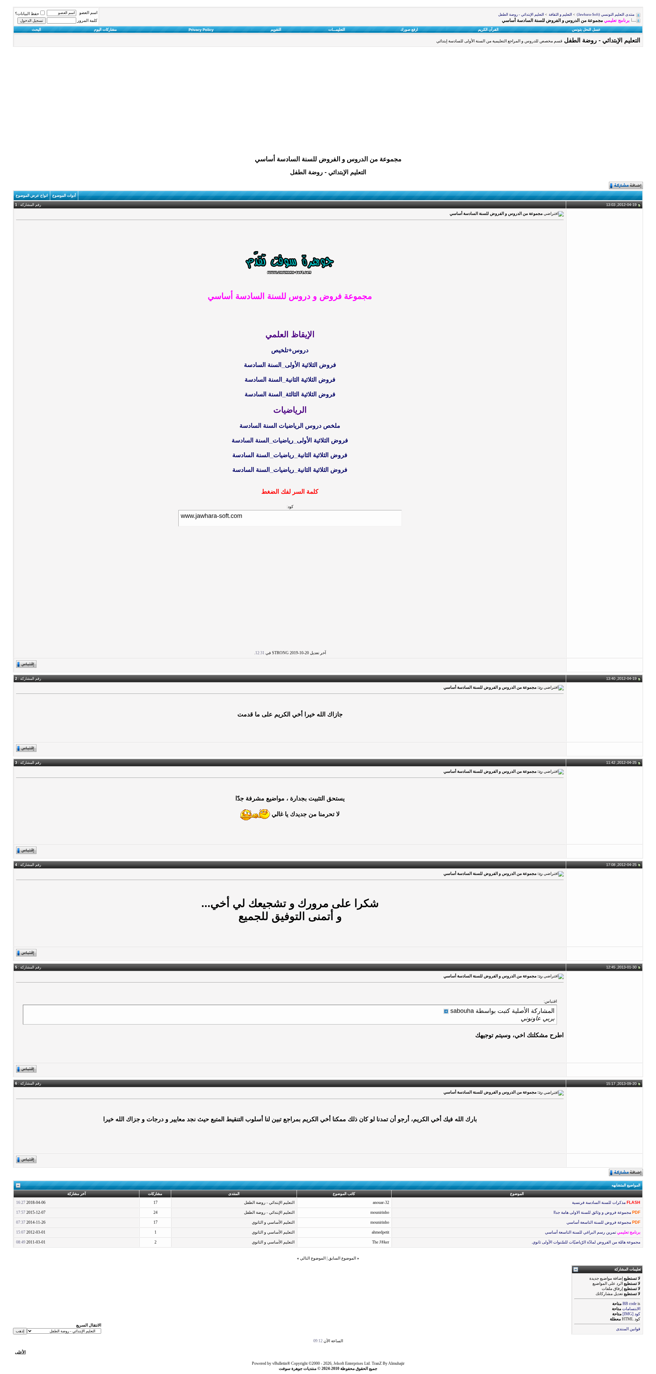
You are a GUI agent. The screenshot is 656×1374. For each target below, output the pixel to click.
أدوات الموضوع (64, 195)
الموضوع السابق (342, 1258)
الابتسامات (631, 1308)
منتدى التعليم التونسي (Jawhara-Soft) (605, 14)
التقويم (276, 29)
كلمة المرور (87, 20)
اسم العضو (88, 12)
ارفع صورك (409, 29)
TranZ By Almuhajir (388, 1363)
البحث (36, 29)
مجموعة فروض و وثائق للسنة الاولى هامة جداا (592, 1212)
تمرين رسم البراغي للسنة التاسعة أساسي (580, 1232)
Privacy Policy (201, 30)
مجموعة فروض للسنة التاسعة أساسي (598, 1222)
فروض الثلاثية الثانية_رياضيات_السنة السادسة (289, 455)
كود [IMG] (631, 1313)
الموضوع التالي (313, 1258)
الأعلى (20, 1352)
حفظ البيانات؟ (27, 13)
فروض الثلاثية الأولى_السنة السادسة (290, 364)
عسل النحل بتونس (586, 29)
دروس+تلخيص (290, 350)
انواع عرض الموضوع (32, 195)
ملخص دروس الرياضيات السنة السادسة (290, 425)
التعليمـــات (336, 29)
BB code (630, 1303)
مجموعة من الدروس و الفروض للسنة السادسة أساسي (328, 159)
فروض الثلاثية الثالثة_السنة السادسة (290, 394)
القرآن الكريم (488, 29)
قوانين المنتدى (628, 1329)
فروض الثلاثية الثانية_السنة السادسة (290, 379)
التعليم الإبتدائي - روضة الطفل (521, 14)
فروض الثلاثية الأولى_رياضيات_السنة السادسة (290, 440)
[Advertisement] (328, 103)
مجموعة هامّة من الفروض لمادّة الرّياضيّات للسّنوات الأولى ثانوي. (585, 1242)
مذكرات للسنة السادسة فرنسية (599, 1202)
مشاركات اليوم (105, 29)
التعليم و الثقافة (560, 14)
